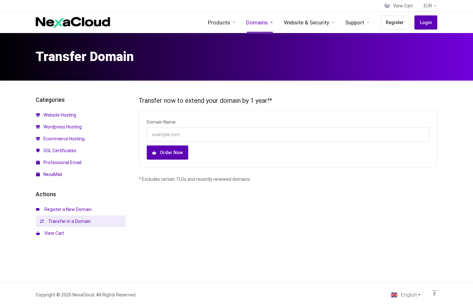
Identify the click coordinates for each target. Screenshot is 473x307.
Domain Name (161, 122)
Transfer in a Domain (68, 221)
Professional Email (61, 162)
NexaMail (52, 174)
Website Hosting (59, 115)
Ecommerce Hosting (63, 138)
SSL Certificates (59, 150)
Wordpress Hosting (62, 126)
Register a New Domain (67, 209)
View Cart (53, 233)
